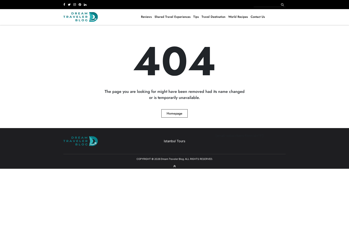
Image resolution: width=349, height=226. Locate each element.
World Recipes (238, 17)
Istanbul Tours (174, 141)
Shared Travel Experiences (172, 17)
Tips (196, 17)
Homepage (174, 113)
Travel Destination (213, 17)
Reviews (146, 17)
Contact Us (258, 17)
